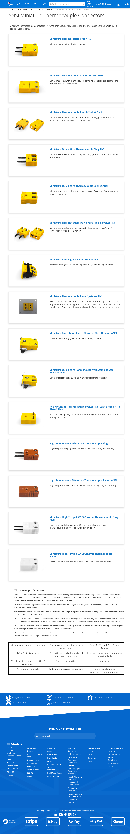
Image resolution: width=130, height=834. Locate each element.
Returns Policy (114, 763)
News (27, 3)
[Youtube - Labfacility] (61, 814)
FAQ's (49, 761)
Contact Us (18, 4)
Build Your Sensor (119, 3)
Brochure (35, 3)
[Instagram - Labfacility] (74, 814)
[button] (3, 3)
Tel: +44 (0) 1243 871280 (46, 810)
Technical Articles (75, 754)
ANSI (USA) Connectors (47, 9)
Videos (110, 766)
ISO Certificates (94, 748)
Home (10, 9)
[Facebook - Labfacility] (65, 814)
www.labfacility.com (85, 810)
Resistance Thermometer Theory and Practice (73, 761)
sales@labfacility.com (103, 4)
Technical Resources (72, 749)
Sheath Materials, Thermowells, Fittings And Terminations (75, 781)
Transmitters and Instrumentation (75, 795)
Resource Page (53, 776)
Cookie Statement (115, 748)
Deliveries (92, 758)
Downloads (52, 758)
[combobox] (67, 4)
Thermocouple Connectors (26, 9)
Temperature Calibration (73, 789)
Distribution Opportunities (114, 752)
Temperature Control (73, 801)
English (10, 5)
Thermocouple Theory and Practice (74, 771)
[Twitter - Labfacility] (69, 814)
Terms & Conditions (112, 758)
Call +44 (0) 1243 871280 (90, 4)
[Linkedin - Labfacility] (55, 814)
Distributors (52, 755)
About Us (44, 4)
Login (127, 4)
